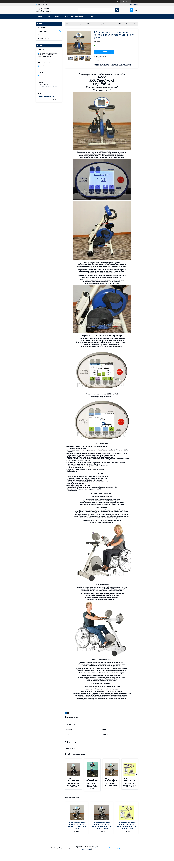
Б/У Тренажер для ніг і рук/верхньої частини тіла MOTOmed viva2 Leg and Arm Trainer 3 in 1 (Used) (73, 782)
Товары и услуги (60, 16)
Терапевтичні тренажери (78, 24)
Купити (104, 51)
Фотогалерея (42, 27)
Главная (40, 16)
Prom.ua (95, 846)
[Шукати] (117, 10)
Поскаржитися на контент (101, 848)
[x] (68, 713)
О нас (49, 16)
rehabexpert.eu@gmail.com (46, 96)
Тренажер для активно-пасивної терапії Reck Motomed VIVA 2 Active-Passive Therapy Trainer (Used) (92, 783)
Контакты (91, 16)
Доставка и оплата (77, 16)
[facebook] (66, 713)
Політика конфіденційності (116, 848)
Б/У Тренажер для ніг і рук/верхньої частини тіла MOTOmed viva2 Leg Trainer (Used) (111, 782)
